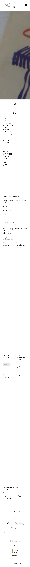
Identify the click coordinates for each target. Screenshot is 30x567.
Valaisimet (7, 143)
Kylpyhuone (8, 130)
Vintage (5, 116)
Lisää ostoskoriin (9, 223)
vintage (10, 233)
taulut (6, 139)
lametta (17, 231)
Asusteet (7, 121)
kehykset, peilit (9, 125)
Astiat (6, 119)
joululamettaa (12, 231)
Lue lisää (6, 365)
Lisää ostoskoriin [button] (20, 367)
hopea (25, 229)
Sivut (20, 563)
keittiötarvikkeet (7, 154)
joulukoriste (5, 231)
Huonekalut (8, 123)
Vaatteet (7, 145)
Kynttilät (5, 158)
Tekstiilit (7, 141)
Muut (6, 136)
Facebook (16, 550)
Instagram (16, 552)
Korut (6, 127)
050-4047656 (15, 547)
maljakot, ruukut (9, 134)
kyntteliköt (8, 132)
